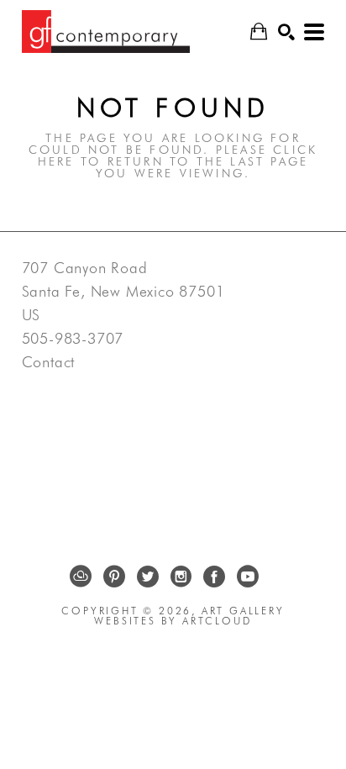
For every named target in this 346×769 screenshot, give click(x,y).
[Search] (286, 32)
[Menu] (314, 32)
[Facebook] (214, 576)
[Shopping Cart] (258, 31)
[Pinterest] (114, 576)
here (56, 161)
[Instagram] (180, 576)
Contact (49, 362)
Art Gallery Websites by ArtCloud (189, 615)
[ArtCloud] (81, 576)
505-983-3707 (73, 338)
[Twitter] (148, 576)
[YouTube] (248, 576)
